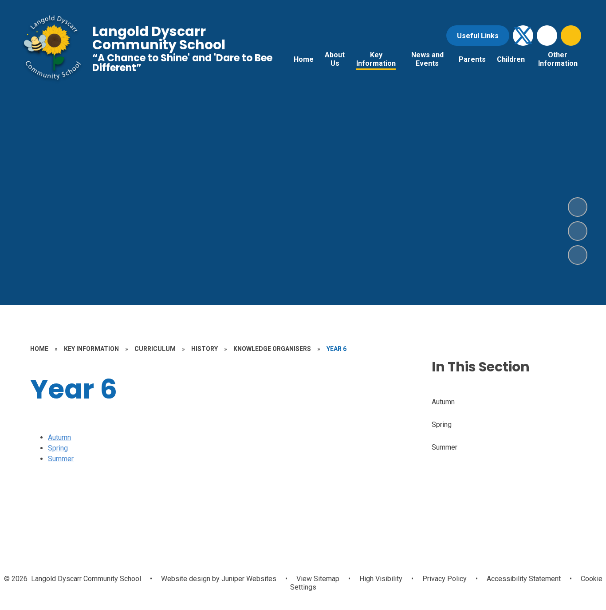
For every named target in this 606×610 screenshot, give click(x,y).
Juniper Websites (248, 578)
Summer (61, 459)
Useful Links (478, 36)
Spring (58, 448)
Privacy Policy (444, 578)
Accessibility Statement (524, 578)
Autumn (59, 437)
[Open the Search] (571, 35)
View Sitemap (317, 578)
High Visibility (380, 578)
